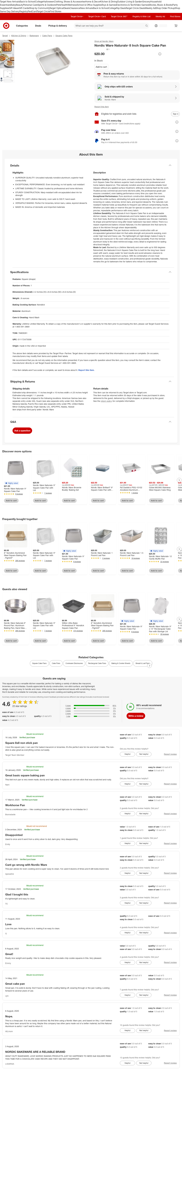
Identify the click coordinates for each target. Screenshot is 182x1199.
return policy (106, 401)
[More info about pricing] (160, 54)
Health (64, 4)
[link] (102, 49)
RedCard (32, 11)
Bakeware (34, 35)
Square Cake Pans (63, 35)
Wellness (72, 4)
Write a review (135, 715)
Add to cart (101, 66)
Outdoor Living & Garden (129, 1)
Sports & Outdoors (47, 4)
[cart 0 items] (176, 26)
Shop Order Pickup (165, 8)
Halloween (48, 1)
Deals (67, 8)
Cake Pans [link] (56, 663)
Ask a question (22, 430)
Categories (22, 25)
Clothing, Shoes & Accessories (69, 1)
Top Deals (121, 8)
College (39, 1)
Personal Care (30, 4)
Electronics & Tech (125, 4)
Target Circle (43, 11)
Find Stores (55, 11)
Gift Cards (24, 8)
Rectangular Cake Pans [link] (97, 663)
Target (5, 35)
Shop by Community (39, 8)
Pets (58, 4)
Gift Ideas (14, 8)
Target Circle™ (77, 16)
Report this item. (86, 370)
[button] (102, 49)
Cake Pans (47, 35)
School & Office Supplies (89, 4)
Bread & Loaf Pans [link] (143, 663)
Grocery (146, 1)
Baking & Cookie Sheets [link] (120, 663)
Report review (170, 754)
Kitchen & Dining (108, 1)
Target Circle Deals (135, 8)
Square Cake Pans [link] (39, 663)
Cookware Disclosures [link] (74, 663)
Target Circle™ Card (97, 16)
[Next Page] (179, 480)
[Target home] (6, 25)
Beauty (19, 4)
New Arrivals (86, 8)
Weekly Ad (150, 8)
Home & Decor (92, 1)
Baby (13, 4)
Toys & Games (109, 4)
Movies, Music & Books (160, 4)
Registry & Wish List (141, 16)
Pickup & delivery (57, 25)
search (146, 26)
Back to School (27, 1)
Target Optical (56, 8)
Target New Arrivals (10, 1)
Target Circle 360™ (119, 16)
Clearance (75, 8)
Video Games (142, 4)
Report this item (101, 106)
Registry (23, 11)
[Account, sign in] (162, 26)
